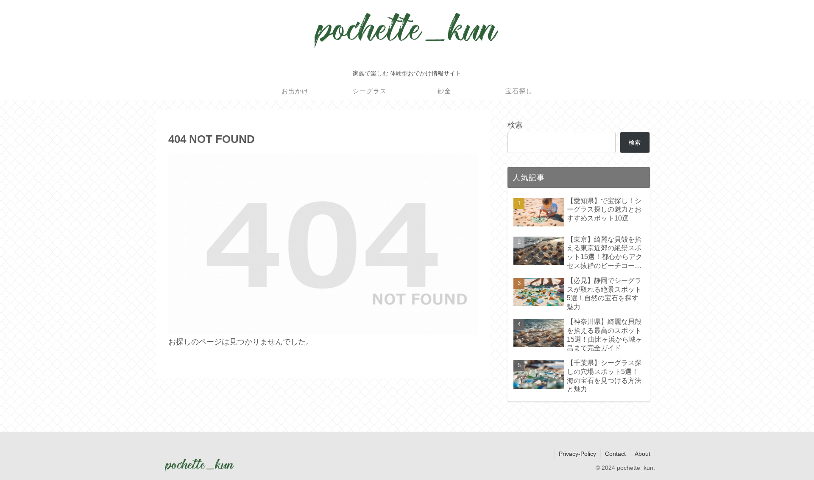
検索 (515, 125)
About (642, 453)
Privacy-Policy (577, 453)
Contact (615, 453)
